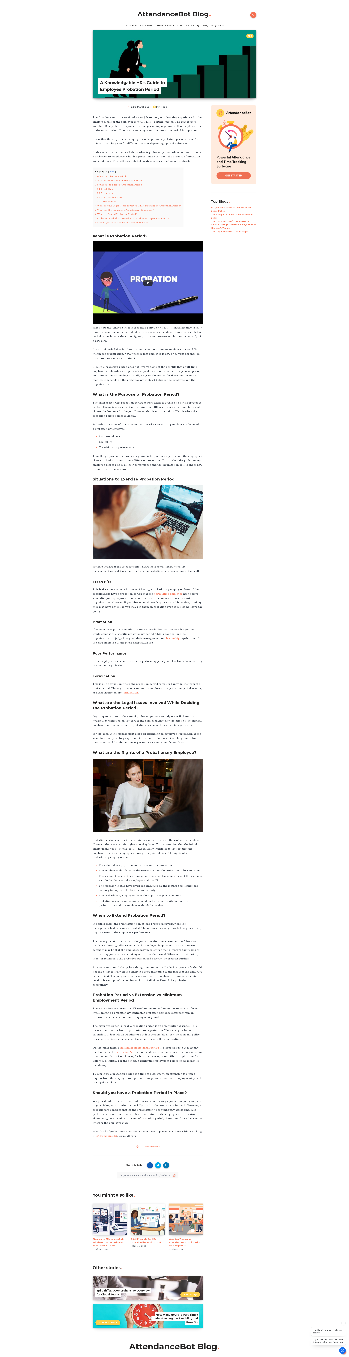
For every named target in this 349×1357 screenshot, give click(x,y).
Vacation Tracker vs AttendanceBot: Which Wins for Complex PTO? (185, 1242)
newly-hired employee (168, 593)
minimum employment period (139, 1047)
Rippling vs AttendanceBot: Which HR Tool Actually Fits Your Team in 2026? (108, 1242)
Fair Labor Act (125, 1052)
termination (130, 692)
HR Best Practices (150, 1146)
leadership (173, 638)
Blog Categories (212, 25)
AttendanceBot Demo (169, 25)
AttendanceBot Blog (173, 14)
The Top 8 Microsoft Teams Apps (229, 231)
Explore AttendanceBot (139, 25)
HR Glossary (192, 25)
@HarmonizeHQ (106, 1136)
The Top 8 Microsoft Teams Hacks (230, 221)
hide (112, 172)
